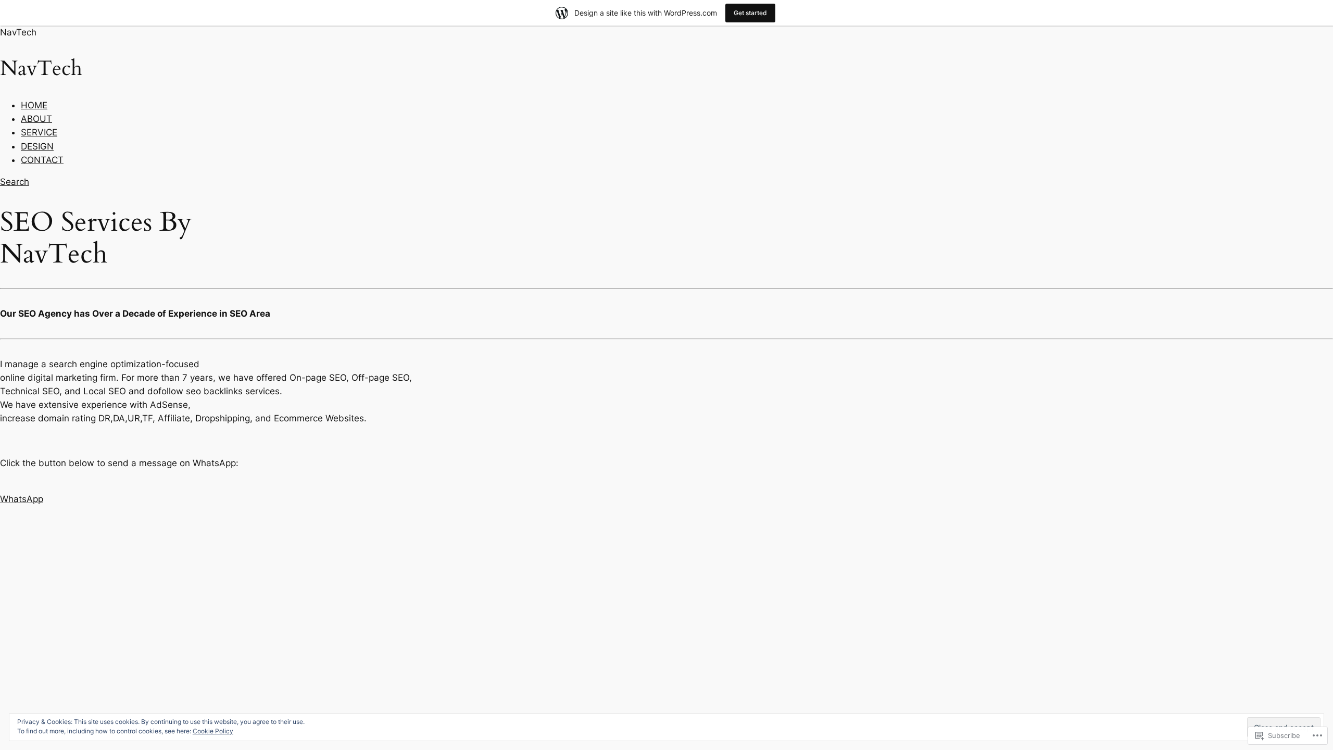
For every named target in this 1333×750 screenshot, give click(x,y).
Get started (750, 13)
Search (14, 182)
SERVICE (39, 132)
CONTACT (42, 160)
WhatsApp (21, 499)
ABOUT (36, 119)
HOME (34, 105)
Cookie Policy (213, 731)
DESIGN (37, 146)
